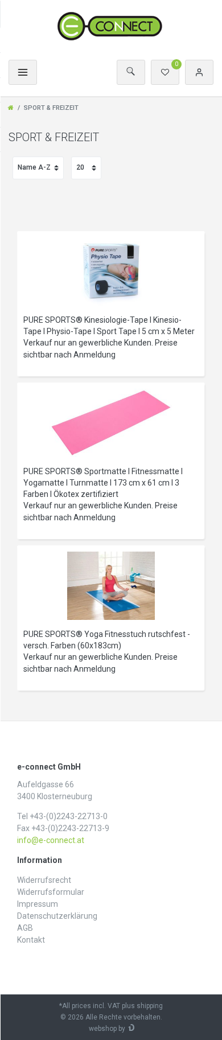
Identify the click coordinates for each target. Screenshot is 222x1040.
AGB (25, 927)
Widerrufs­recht (44, 880)
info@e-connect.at (50, 840)
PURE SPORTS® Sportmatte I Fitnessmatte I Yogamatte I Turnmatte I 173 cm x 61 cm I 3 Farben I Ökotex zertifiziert (103, 483)
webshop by (107, 1029)
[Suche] (131, 72)
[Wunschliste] (165, 72)
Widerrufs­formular (50, 892)
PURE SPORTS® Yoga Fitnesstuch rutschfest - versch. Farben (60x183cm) (106, 640)
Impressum (37, 904)
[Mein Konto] (199, 72)
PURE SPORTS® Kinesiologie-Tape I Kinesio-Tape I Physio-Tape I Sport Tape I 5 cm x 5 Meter (109, 325)
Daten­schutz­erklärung (57, 915)
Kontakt (31, 939)
